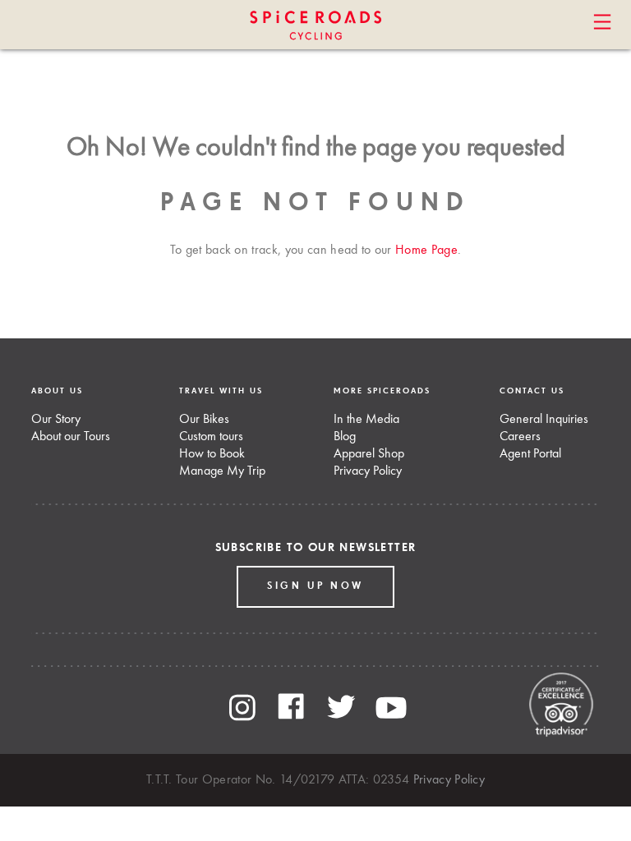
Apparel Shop (369, 454)
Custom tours (211, 436)
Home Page (426, 250)
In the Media (366, 419)
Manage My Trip (222, 471)
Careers (520, 436)
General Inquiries (544, 419)
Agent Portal (530, 454)
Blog (345, 436)
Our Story (56, 419)
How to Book (212, 454)
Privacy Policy (368, 471)
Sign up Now (315, 586)
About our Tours (70, 436)
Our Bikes (204, 419)
